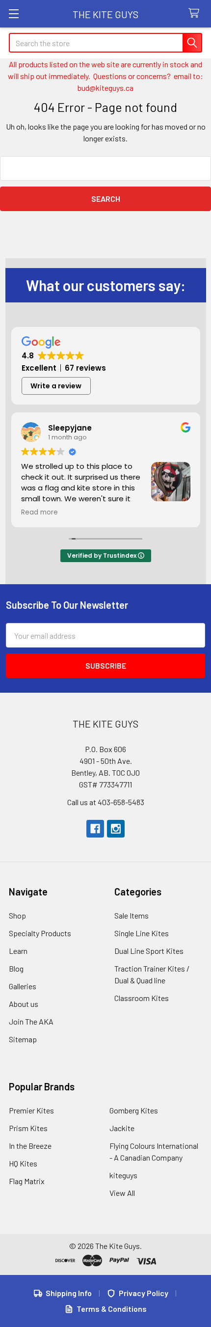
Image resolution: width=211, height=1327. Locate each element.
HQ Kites (23, 1163)
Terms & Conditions (112, 1308)
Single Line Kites (141, 933)
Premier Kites (31, 1110)
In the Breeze (30, 1145)
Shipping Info (69, 1293)
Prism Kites (28, 1128)
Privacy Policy (143, 1293)
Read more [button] (39, 512)
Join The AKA (31, 1021)
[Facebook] (95, 829)
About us (23, 1003)
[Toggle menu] (13, 13)
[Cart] (196, 13)
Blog (16, 968)
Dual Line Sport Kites (149, 950)
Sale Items (131, 915)
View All (122, 1192)
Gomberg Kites (133, 1110)
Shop (17, 915)
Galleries (22, 986)
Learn (18, 950)
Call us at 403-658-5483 (105, 802)
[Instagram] (116, 829)
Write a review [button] (55, 386)
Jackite (121, 1128)
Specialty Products (40, 933)
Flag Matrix (27, 1181)
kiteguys (123, 1175)
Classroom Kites (141, 997)
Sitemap (23, 1039)
